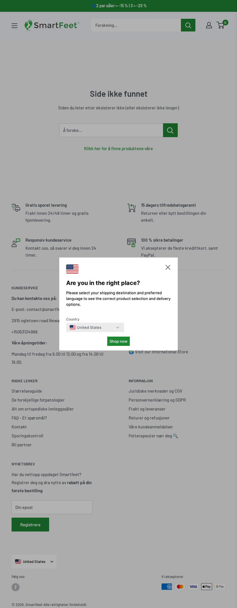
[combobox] (85, 327)
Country (72, 319)
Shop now (118, 341)
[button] (168, 268)
